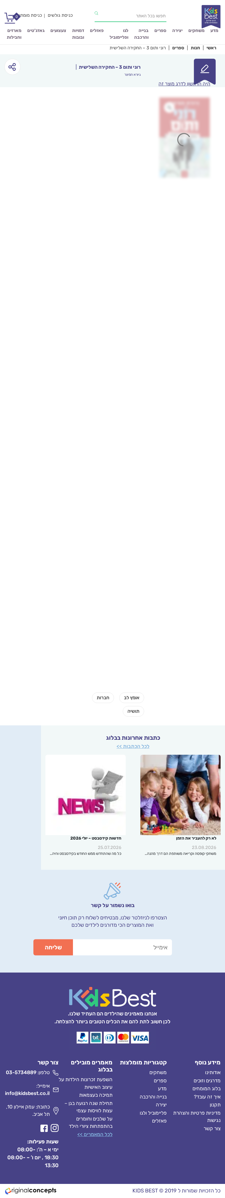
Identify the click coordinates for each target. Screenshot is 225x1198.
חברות (103, 697)
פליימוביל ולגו (153, 1113)
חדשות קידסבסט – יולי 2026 (95, 838)
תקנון (215, 1105)
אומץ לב (131, 697)
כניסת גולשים (60, 15)
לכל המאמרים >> (94, 1134)
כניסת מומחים (29, 15)
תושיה (133, 711)
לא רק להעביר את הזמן (196, 838)
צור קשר (212, 1128)
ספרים (160, 30)
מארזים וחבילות (14, 34)
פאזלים (97, 30)
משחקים (196, 30)
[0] (7, 20)
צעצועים (58, 30)
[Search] (96, 13)
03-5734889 (21, 1073)
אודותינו (213, 1073)
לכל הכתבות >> (133, 746)
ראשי (211, 47)
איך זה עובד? (207, 1097)
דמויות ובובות (78, 34)
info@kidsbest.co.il (27, 1093)
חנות (195, 47)
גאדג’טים (36, 30)
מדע (214, 30)
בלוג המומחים (206, 1089)
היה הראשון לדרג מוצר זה (184, 84)
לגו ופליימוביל (119, 34)
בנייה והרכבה (141, 34)
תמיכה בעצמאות (95, 1095)
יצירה (177, 30)
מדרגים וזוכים (207, 1081)
